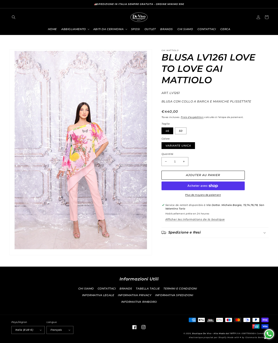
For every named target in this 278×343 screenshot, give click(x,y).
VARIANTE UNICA (178, 145)
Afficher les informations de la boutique (195, 219)
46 (167, 131)
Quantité (167, 153)
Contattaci (107, 288)
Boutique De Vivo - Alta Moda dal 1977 (213, 333)
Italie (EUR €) (24, 329)
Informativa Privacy (134, 295)
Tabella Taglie (148, 288)
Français (56, 329)
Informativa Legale (98, 295)
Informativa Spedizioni (174, 295)
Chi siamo (86, 288)
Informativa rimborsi (139, 301)
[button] (13, 17)
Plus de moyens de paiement (203, 194)
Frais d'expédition (192, 117)
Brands (126, 288)
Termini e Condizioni (180, 288)
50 (180, 131)
